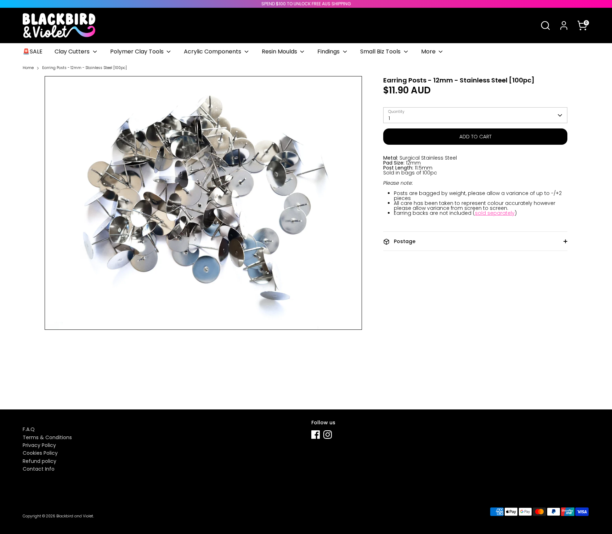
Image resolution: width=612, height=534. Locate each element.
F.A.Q (29, 429)
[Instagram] (327, 434)
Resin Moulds (280, 51)
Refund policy (39, 461)
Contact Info (39, 468)
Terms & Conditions (47, 437)
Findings (329, 51)
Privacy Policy (39, 445)
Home (28, 68)
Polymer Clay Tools (137, 51)
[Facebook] (315, 434)
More (429, 51)
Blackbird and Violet (74, 516)
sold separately (495, 213)
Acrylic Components (213, 51)
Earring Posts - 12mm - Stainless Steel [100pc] (84, 68)
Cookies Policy (40, 453)
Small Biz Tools (381, 51)
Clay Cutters (73, 51)
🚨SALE (32, 51)
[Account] (564, 25)
